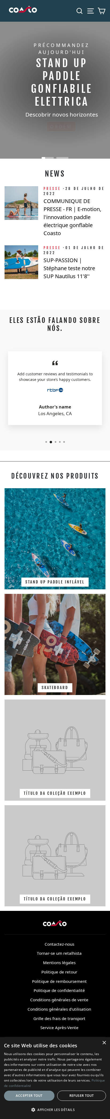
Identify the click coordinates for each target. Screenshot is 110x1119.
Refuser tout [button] (81, 1095)
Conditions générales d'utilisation (59, 1009)
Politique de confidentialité (59, 990)
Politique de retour (59, 972)
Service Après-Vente (59, 1027)
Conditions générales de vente (59, 999)
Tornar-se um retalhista (59, 953)
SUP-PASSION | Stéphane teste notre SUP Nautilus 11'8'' (69, 268)
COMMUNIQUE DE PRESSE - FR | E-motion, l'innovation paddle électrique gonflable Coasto (72, 217)
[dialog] (55, 1078)
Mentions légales (59, 962)
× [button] (104, 1043)
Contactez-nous (59, 944)
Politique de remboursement (59, 981)
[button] (55, 1109)
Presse (52, 188)
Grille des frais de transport (59, 1018)
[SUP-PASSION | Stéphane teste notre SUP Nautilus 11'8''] (21, 262)
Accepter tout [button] (29, 1095)
